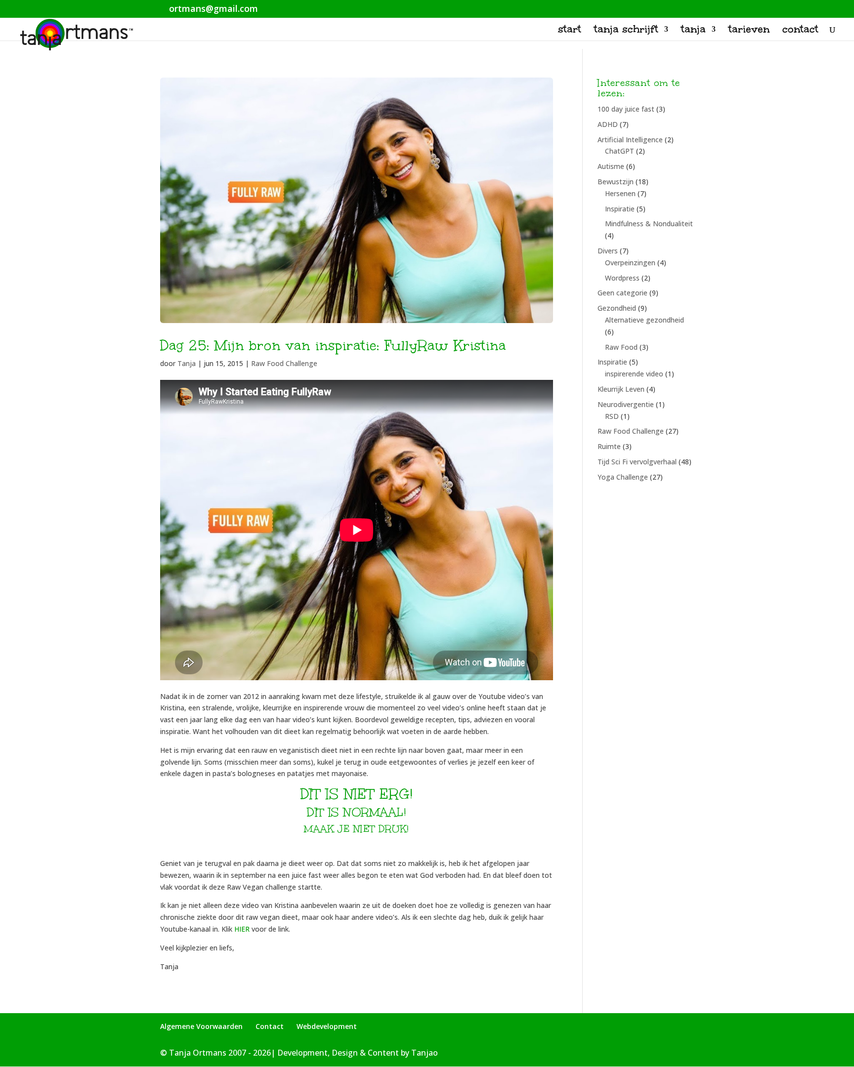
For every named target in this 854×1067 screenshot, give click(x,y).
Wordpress (622, 278)
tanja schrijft (626, 31)
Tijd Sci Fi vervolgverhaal (637, 461)
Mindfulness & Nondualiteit (649, 223)
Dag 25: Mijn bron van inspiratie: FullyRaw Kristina (333, 345)
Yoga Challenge (623, 477)
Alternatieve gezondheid (644, 320)
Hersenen (620, 193)
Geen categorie (622, 292)
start (569, 31)
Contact (270, 1026)
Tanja (186, 363)
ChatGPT (619, 151)
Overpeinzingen (630, 262)
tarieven (748, 31)
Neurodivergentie (626, 404)
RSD (612, 416)
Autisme (611, 166)
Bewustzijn (616, 181)
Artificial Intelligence (630, 139)
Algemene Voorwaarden (201, 1026)
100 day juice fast (626, 109)
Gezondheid (617, 308)
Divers (608, 250)
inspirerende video (634, 373)
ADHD (608, 124)
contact (800, 31)
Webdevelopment (327, 1026)
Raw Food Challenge (284, 363)
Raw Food (621, 347)
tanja (693, 31)
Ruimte (609, 446)
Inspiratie (620, 208)
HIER (242, 929)
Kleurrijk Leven (621, 389)
